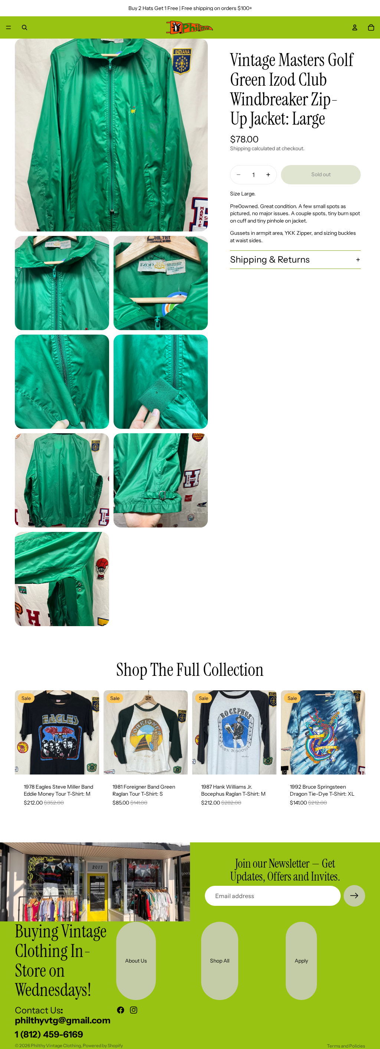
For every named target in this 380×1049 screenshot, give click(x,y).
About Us (136, 960)
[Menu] (8, 27)
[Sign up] (354, 896)
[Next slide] (91, 732)
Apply (301, 960)
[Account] (355, 27)
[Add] (87, 763)
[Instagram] (133, 1010)
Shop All (219, 960)
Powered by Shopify (103, 1045)
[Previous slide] (23, 732)
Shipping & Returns (269, 259)
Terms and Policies (346, 1046)
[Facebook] (120, 1010)
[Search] (24, 27)
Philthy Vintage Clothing (56, 1045)
